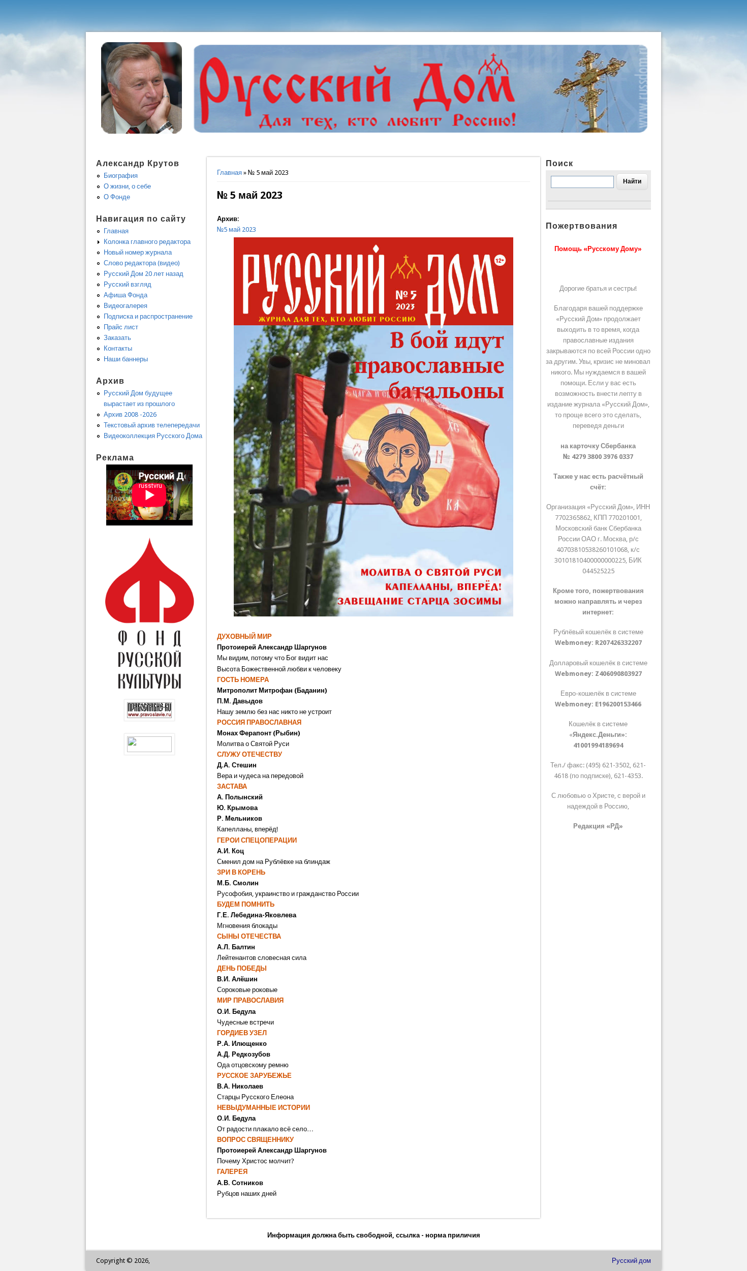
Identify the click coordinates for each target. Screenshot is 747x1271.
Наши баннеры (126, 359)
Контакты (118, 348)
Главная (229, 172)
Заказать (117, 338)
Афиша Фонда (125, 295)
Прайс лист (121, 327)
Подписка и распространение (148, 316)
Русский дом (631, 1260)
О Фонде (117, 197)
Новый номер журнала (138, 252)
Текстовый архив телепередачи (152, 425)
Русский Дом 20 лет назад (143, 273)
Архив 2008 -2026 (130, 414)
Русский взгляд (127, 284)
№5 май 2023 (236, 229)
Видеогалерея (125, 305)
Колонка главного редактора (147, 241)
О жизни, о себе (127, 186)
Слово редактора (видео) (142, 263)
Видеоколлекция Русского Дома (153, 436)
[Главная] (141, 131)
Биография (121, 175)
